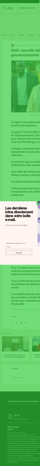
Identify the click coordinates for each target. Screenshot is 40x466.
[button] (37, 203)
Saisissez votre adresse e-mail (15, 243)
